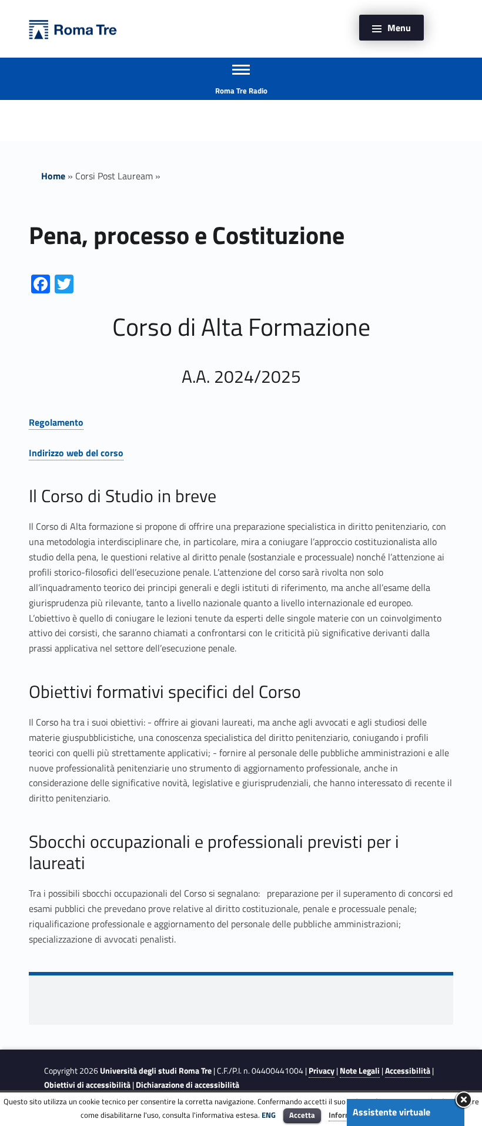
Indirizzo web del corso (76, 453)
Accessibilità (407, 1070)
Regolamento (56, 422)
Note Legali (360, 1070)
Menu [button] (399, 28)
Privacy (321, 1070)
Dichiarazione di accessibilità (187, 1084)
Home (53, 176)
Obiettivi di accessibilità (87, 1084)
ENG (269, 1115)
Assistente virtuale (391, 1112)
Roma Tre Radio (241, 90)
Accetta (302, 1115)
